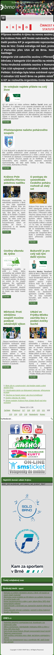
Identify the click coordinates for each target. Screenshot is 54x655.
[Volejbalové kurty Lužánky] (27, 458)
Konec (42, 414)
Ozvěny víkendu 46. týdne (15, 398)
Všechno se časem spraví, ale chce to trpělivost (23, 395)
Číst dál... (6, 122)
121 (43, 410)
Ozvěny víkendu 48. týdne (13, 252)
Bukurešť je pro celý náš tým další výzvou (40, 253)
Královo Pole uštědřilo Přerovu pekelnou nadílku (14, 179)
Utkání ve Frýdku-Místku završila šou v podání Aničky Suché (39, 317)
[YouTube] (39, 433)
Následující (33, 414)
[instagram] (27, 433)
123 (10, 414)
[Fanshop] (27, 448)
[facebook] (15, 433)
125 (20, 414)
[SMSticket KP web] (27, 473)
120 (38, 410)
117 (23, 410)
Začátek (7, 410)
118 (28, 410)
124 (15, 414)
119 (33, 410)
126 (25, 414)
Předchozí (16, 410)
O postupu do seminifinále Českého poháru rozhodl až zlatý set (40, 182)
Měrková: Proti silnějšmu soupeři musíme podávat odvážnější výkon (14, 317)
